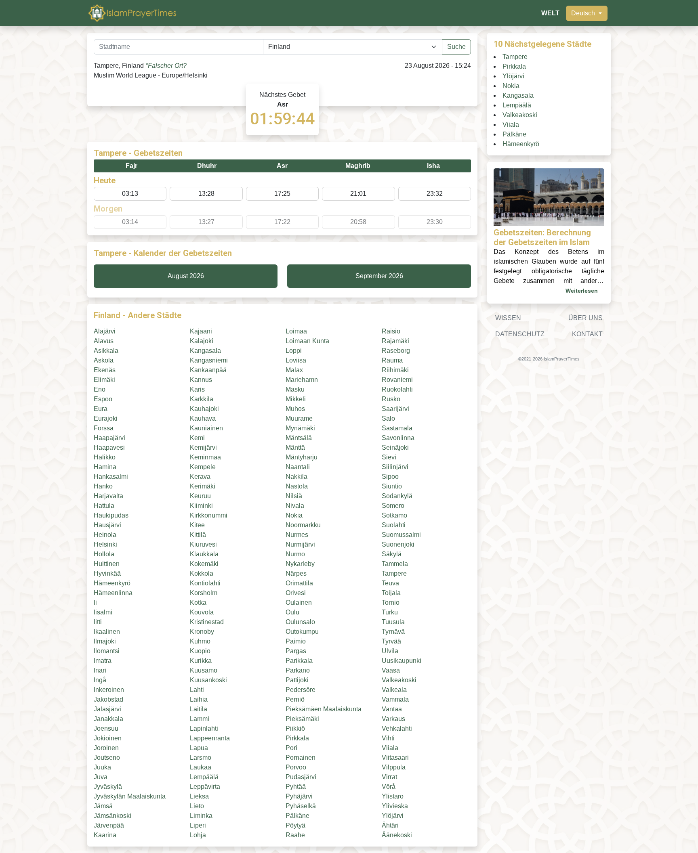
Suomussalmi (401, 534)
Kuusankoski (208, 680)
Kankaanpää (208, 370)
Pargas (296, 651)
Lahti (197, 689)
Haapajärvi (109, 437)
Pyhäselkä (301, 806)
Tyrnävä (393, 631)
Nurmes (297, 534)
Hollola (104, 554)
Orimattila (299, 583)
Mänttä (295, 447)
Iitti (98, 621)
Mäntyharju (301, 457)
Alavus (104, 340)
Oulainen (299, 602)
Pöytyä (295, 825)
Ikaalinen (107, 631)
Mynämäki (300, 428)
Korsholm (203, 592)
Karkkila (201, 399)
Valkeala (394, 689)
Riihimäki (395, 370)
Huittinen (107, 563)
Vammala (395, 699)
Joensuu (106, 728)
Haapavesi (109, 447)
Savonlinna (398, 437)
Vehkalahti (397, 728)
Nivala (295, 505)
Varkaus (393, 718)
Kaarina (105, 835)
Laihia (199, 699)
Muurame (299, 418)
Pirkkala (297, 738)
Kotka (198, 602)
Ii (95, 602)
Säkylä (392, 554)
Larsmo (200, 757)
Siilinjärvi (395, 466)
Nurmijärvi (300, 544)
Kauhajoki (204, 408)
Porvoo (296, 767)
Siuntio (392, 486)
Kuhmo (200, 641)
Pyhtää (296, 786)
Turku (390, 612)
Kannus (201, 379)
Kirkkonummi (208, 515)
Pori (291, 747)
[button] (587, 13)
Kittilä (198, 534)
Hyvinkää (107, 573)
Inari (100, 670)
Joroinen (106, 747)
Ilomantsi (107, 651)
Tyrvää (391, 641)
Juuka (102, 767)
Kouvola (202, 612)
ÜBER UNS (585, 317)
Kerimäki (202, 486)
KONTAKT (587, 334)
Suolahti (394, 525)
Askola (104, 360)
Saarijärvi (395, 408)
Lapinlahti (204, 728)
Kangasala (205, 350)
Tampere (394, 573)
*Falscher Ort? (166, 65)
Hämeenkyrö (112, 583)
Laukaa (200, 767)
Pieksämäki (302, 718)
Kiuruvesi (203, 544)
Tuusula (393, 621)
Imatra (102, 660)
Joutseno (107, 757)
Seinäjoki (395, 447)
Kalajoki (201, 340)
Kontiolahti (205, 583)
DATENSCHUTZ (520, 334)
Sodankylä (397, 496)
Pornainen (300, 757)
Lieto (197, 806)
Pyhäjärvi (299, 796)
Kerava (200, 476)
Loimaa (296, 331)
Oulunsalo (300, 621)
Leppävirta (205, 786)
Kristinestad (207, 621)
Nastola (297, 486)
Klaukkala (204, 554)
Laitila (198, 709)
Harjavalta (108, 496)
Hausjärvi (107, 525)
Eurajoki (106, 418)
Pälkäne (297, 815)
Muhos (295, 408)
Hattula (104, 505)
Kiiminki (201, 505)
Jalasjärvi (107, 709)
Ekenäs (105, 370)
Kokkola (201, 573)
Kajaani (201, 331)
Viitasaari (395, 757)
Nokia (294, 515)
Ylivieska (395, 806)
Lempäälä (204, 776)
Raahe (295, 835)
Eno (99, 389)
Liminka (201, 815)
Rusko (391, 399)
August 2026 (186, 275)
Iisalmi (103, 612)
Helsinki (105, 544)
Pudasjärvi (301, 776)
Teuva (390, 583)
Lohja (198, 835)
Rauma (392, 360)
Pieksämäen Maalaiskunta (324, 709)
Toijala (391, 592)
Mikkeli (296, 399)
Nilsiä (294, 496)
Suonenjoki (398, 544)
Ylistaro (393, 796)
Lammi (199, 718)
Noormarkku (303, 525)
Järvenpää (109, 825)
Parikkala (299, 660)
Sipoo (390, 476)
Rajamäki (395, 340)
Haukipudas (111, 515)
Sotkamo (394, 515)
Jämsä (103, 806)
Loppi (294, 350)
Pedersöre (300, 689)
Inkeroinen (109, 689)
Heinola (105, 534)
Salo (388, 418)
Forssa (104, 428)
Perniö (295, 699)
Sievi (389, 457)
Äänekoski (397, 835)
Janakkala (108, 718)
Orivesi (296, 592)
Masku (295, 389)
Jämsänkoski (112, 815)
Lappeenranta (210, 738)
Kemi (197, 437)
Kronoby (202, 631)
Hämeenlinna (113, 592)
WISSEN (508, 317)
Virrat (389, 776)
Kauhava (203, 418)
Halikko (105, 457)
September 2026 (379, 275)
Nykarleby (300, 563)
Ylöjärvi (393, 815)
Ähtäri (390, 825)
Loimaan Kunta (307, 340)
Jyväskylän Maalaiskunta (130, 796)
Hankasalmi (111, 476)
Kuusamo (203, 670)
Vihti (388, 738)
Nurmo (295, 554)
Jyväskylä (108, 786)
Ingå (100, 680)
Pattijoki (297, 680)
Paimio (296, 641)
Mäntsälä (299, 437)
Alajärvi (105, 331)
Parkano (298, 670)
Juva (100, 776)
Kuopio (200, 651)
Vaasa (391, 670)
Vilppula (394, 767)
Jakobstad (108, 699)
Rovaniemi (397, 379)
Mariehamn (302, 379)
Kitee (197, 525)
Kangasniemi (209, 360)
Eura (100, 408)
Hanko (103, 486)
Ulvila (390, 651)
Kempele (203, 466)
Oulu (292, 612)
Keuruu (200, 496)
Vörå (388, 786)
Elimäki (104, 379)
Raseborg (396, 350)
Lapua (199, 747)
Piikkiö (295, 728)
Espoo (103, 399)
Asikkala (106, 350)
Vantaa (392, 709)
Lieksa (199, 796)
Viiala (390, 747)
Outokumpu (302, 631)
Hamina (105, 466)
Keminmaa (205, 457)
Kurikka (201, 660)
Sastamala (397, 428)
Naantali (298, 466)
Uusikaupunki (401, 660)
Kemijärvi (203, 447)
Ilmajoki (105, 641)
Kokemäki (204, 563)
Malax (294, 370)
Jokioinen (108, 738)
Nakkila (296, 476)
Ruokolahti (397, 389)
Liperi (198, 825)
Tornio (390, 602)
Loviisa (296, 360)
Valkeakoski (399, 680)
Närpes (296, 573)
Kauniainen (206, 428)
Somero (393, 505)
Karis (197, 389)
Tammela (395, 563)
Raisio (391, 331)
